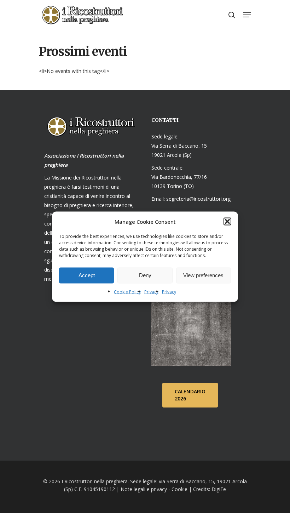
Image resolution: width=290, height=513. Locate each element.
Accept (87, 275)
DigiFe (218, 489)
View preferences (203, 275)
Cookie (179, 489)
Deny (145, 275)
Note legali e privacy (144, 489)
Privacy (151, 292)
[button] (227, 221)
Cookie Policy (127, 292)
